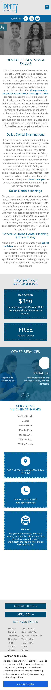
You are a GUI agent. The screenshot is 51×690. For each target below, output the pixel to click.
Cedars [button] (25, 420)
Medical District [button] (25, 416)
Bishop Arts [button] (25, 434)
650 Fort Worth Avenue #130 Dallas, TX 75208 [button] (25, 471)
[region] (25, 670)
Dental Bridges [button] (27, 373)
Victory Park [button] (25, 425)
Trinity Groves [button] (25, 444)
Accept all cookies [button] (25, 684)
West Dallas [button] (25, 439)
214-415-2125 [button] (29, 499)
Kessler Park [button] (25, 430)
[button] (3, 27)
